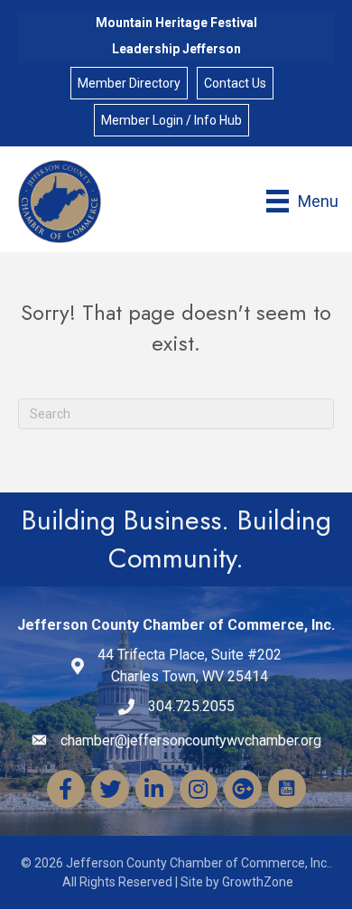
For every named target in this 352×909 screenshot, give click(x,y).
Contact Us (235, 83)
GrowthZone (257, 882)
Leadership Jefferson (176, 49)
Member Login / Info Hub (171, 120)
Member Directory (129, 83)
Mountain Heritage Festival (176, 22)
